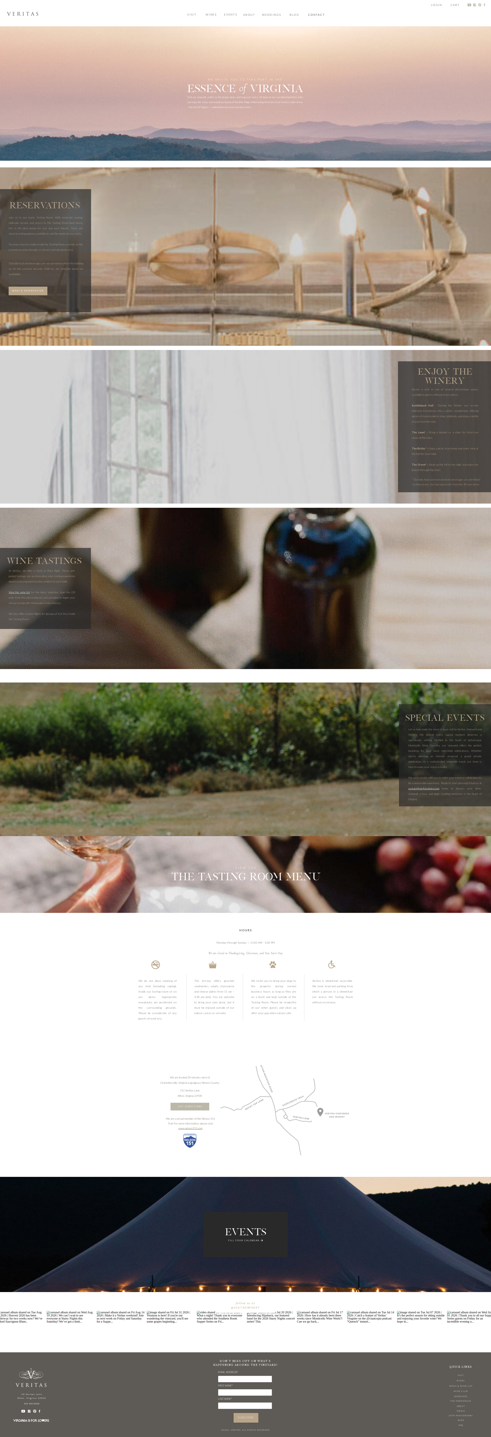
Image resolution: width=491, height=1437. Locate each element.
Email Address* (228, 1372)
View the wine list (19, 592)
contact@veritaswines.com (423, 788)
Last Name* (225, 1398)
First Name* (225, 1385)
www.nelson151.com (190, 1128)
